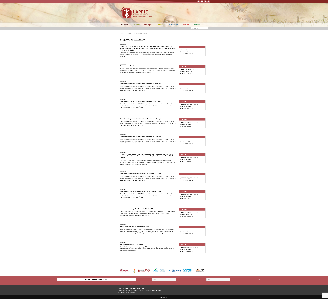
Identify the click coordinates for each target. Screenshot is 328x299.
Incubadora (137, 25)
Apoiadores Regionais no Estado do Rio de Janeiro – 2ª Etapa (140, 173)
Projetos (130, 33)
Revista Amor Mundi (127, 66)
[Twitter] (201, 1)
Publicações (148, 25)
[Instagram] (208, 1)
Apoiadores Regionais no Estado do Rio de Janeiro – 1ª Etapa (140, 191)
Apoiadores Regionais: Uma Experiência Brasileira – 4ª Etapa (140, 119)
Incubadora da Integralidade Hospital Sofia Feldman (138, 209)
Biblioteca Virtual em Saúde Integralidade (134, 226)
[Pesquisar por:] (199, 28)
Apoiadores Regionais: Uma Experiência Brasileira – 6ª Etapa (140, 83)
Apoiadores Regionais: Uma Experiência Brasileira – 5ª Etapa (140, 101)
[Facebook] (198, 1)
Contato (197, 25)
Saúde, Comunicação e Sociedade (131, 244)
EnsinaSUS (186, 25)
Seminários (160, 25)
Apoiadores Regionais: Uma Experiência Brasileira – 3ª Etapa (140, 136)
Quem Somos (124, 25)
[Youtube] (205, 1)
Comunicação (173, 25)
